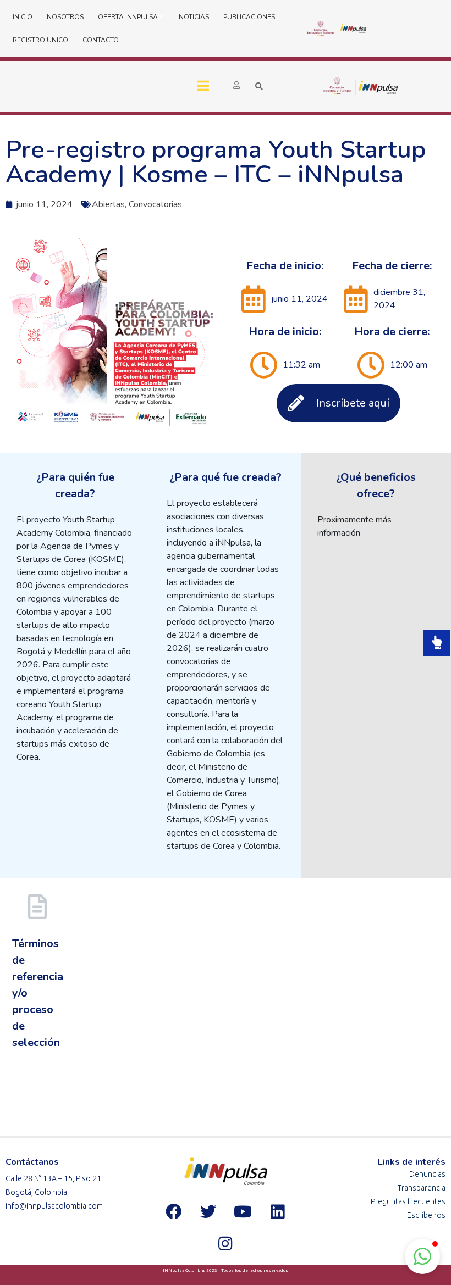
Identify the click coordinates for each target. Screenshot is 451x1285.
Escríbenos (426, 1215)
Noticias (194, 17)
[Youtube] (242, 1212)
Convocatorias (155, 204)
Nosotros (65, 17)
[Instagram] (225, 1244)
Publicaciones (249, 17)
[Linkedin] (277, 1212)
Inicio (22, 17)
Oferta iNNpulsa (128, 17)
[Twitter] (208, 1212)
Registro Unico (40, 40)
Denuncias (427, 1174)
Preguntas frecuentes (408, 1201)
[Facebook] (173, 1212)
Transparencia (422, 1187)
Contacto (100, 40)
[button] (422, 1256)
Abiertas (108, 204)
